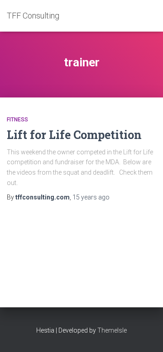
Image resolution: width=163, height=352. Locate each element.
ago (91, 197)
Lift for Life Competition (74, 134)
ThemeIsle (112, 330)
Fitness (17, 119)
